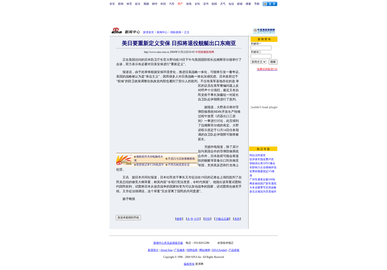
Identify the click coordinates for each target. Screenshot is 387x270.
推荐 (179, 218)
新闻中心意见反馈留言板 (168, 242)
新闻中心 (162, 32)
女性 (197, 3)
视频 (146, 3)
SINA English (219, 250)
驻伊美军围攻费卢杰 (261, 159)
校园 (214, 3)
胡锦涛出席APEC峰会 (262, 163)
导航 (257, 3)
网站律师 (204, 250)
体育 (129, 3)
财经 (154, 3)
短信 (231, 3)
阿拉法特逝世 (257, 155)
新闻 (120, 3)
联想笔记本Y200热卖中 (150, 164)
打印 (207, 218)
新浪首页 (148, 32)
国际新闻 (175, 32)
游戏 (188, 3)
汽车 (171, 3)
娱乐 (137, 3)
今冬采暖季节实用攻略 (262, 187)
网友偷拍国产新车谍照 (262, 183)
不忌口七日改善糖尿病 (181, 158)
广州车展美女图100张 (262, 179)
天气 (223, 3)
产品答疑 (234, 250)
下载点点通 (222, 218)
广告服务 (179, 250)
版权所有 (189, 264)
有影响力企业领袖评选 (262, 167)
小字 (196, 218)
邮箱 (240, 3)
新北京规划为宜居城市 (262, 191)
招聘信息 (192, 250)
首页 (112, 3)
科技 (163, 3)
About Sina (166, 250)
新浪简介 (153, 250)
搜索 (248, 3)
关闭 (237, 218)
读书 (206, 3)
